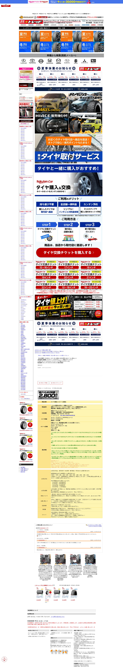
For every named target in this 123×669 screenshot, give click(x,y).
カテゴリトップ (38, 349)
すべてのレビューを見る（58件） (95, 524)
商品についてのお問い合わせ (45, 388)
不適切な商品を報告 (58, 388)
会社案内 (23, 467)
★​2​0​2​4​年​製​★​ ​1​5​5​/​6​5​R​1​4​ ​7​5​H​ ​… (57, 597)
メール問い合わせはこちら (57, 616)
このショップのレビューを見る (95, 526)
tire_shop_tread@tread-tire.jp (67, 415)
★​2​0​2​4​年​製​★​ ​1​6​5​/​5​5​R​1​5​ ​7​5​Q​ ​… (65, 597)
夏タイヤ (61, 351)
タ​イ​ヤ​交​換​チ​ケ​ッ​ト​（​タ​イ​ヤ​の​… (48, 597)
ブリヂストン (56, 351)
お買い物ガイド (25, 468)
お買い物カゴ (24, 470)
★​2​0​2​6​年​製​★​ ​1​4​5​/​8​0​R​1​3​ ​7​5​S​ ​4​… (40, 597)
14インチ (57, 352)
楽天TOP (23, 471)
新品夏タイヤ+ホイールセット (48, 352)
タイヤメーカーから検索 (47, 351)
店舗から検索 (45, 349)
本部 (50, 349)
